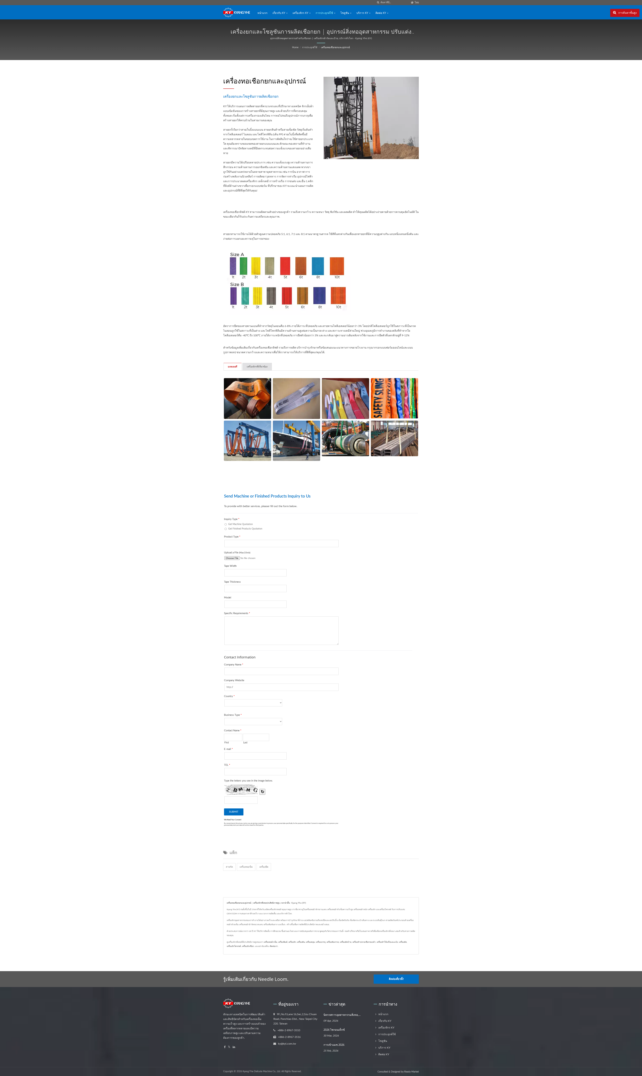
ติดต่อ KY (381, 13)
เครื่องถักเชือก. (248, 946)
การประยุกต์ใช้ (325, 13)
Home (295, 47)
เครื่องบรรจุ (321, 942)
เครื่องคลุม (310, 942)
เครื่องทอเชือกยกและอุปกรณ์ (335, 47)
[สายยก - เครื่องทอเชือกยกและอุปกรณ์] (247, 398)
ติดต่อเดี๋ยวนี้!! (396, 979)
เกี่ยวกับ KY (279, 13)
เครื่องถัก (292, 942)
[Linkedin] (234, 1047)
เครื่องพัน (301, 942)
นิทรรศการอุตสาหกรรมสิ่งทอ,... (342, 1015)
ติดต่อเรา (274, 946)
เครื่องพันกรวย (333, 942)
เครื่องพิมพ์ (282, 942)
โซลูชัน (345, 13)
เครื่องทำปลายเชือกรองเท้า (364, 942)
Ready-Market (411, 1072)
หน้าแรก (262, 13)
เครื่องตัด (403, 942)
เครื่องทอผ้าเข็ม (270, 942)
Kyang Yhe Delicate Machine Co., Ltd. (262, 1071)
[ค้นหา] (378, 2)
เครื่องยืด (263, 867)
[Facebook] (225, 1047)
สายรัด (229, 867)
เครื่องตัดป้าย (345, 942)
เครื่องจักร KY (301, 13)
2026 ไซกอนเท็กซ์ (334, 1030)
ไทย (417, 2)
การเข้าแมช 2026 (334, 1045)
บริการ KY (362, 13)
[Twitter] (229, 1047)
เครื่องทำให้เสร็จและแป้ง (387, 942)
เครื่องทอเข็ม (246, 867)
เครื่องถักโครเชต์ (234, 946)
